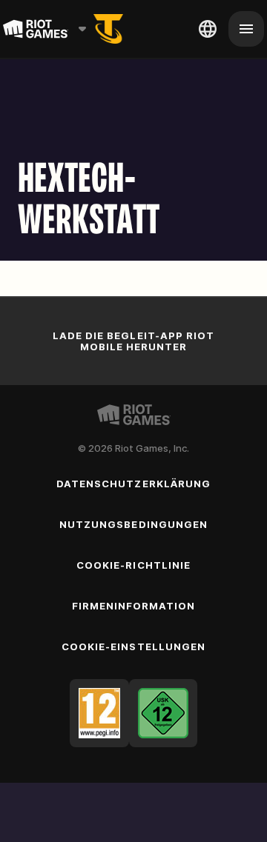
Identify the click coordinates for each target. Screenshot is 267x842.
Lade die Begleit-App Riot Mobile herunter (133, 341)
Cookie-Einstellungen (133, 646)
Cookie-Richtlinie (133, 565)
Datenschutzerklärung (133, 484)
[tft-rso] (108, 29)
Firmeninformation (134, 606)
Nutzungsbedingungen (133, 524)
